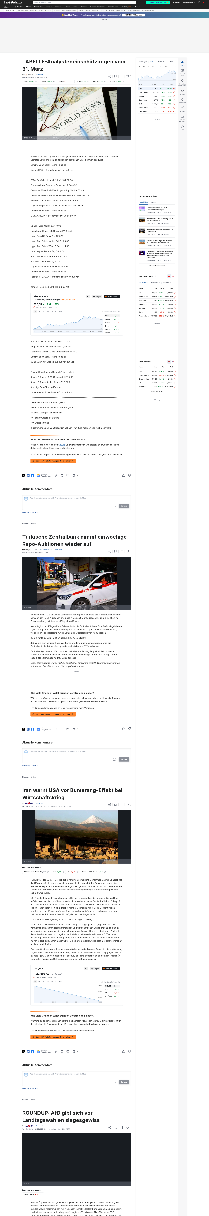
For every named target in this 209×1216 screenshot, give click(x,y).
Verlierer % (167, 282)
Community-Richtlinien (30, 512)
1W (39, 311)
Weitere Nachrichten (156, 266)
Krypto (80, 10)
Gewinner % (155, 282)
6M (48, 311)
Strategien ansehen (68, 300)
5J (56, 311)
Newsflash (33, 10)
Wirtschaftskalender (97, 7)
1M (43, 311)
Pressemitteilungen (148, 10)
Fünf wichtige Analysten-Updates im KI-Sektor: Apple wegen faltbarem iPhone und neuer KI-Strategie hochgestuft (160, 254)
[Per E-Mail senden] (67, 475)
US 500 (141, 96)
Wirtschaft (56, 10)
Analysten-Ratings (134, 10)
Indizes (152, 62)
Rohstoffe (48, 10)
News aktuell (10, 10)
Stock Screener (113, 7)
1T (35, 311)
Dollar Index (143, 108)
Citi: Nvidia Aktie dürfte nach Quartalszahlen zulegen (157, 208)
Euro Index (143, 112)
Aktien (41, 10)
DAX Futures (143, 92)
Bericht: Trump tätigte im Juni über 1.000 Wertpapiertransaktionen (159, 242)
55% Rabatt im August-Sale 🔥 (158, 2)
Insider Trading (121, 10)
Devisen (87, 10)
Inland (102, 10)
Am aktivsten (143, 282)
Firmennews (110, 10)
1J (52, 311)
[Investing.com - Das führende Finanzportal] (13, 2)
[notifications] (199, 2)
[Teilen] (109, 76)
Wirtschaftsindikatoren (69, 10)
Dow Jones (143, 100)
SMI (140, 104)
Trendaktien (145, 361)
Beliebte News (23, 10)
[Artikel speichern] (115, 76)
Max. (60, 311)
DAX (140, 88)
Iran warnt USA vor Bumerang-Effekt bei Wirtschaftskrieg (160, 219)
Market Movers (146, 276)
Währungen (143, 62)
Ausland (95, 10)
